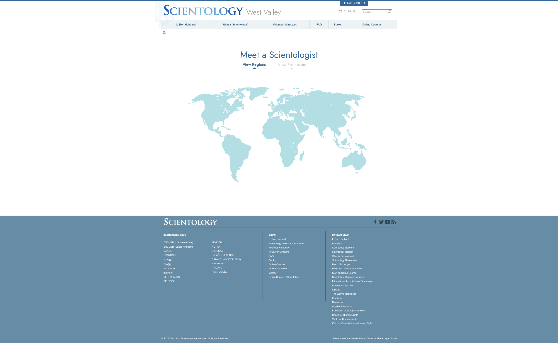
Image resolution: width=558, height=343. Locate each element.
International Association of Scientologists (354, 281)
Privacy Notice (340, 338)
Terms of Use (374, 338)
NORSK (216, 246)
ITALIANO (217, 267)
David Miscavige (341, 264)
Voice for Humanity (279, 247)
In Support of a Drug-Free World (349, 310)
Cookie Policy (357, 338)
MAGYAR (217, 242)
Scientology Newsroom (344, 260)
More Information (278, 268)
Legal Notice (390, 338)
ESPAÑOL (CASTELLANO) (226, 259)
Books (338, 24)
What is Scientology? (235, 24)
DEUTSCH (169, 281)
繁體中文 (168, 273)
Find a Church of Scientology (284, 277)
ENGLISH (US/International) (178, 242)
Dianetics (337, 243)
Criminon (337, 298)
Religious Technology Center (347, 268)
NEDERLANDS (171, 277)
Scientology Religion (342, 251)
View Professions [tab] (292, 65)
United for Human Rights (345, 315)
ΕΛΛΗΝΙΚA (218, 263)
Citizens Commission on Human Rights (352, 323)
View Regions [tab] (254, 64)
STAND (336, 289)
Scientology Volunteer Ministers (348, 277)
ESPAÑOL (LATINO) (223, 255)
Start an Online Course (344, 273)
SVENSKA (217, 251)
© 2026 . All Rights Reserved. (195, 338)
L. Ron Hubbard (186, 24)
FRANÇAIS (169, 255)
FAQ (319, 24)
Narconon (337, 302)
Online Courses (372, 24)
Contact (273, 273)
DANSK (167, 251)
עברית (167, 260)
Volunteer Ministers (285, 24)
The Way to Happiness (344, 293)
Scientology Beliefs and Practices (286, 243)
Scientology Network (343, 247)
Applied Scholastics (342, 306)
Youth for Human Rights (344, 319)
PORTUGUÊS (219, 271)
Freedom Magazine (342, 285)
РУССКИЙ (169, 268)
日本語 (167, 264)
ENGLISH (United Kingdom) (178, 246)
